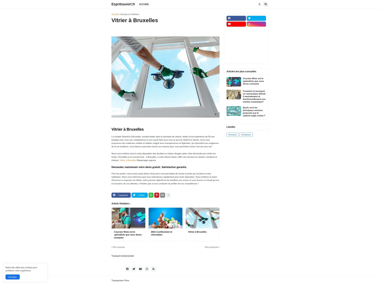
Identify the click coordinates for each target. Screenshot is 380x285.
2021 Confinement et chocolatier (161, 233)
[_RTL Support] (236, 47)
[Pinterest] (156, 195)
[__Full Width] (236, 29)
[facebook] (236, 18)
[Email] (162, 195)
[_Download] (236, 41)
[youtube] (236, 24)
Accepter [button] (12, 277)
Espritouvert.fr (123, 4)
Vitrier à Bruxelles (128, 160)
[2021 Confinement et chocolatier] (165, 218)
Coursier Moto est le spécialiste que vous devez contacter (128, 235)
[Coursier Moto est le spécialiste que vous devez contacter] (128, 218)
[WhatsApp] (150, 195)
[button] (259, 4)
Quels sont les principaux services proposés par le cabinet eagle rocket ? (254, 111)
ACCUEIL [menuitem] (144, 4)
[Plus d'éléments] (168, 195)
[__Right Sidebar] (256, 29)
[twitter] (256, 18)
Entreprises (246, 135)
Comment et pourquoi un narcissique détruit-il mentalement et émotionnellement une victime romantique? (254, 96)
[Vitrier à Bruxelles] (202, 218)
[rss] (153, 268)
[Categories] (236, 53)
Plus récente (119, 247)
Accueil (114, 14)
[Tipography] (256, 53)
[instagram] (256, 24)
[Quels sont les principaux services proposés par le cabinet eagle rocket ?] (234, 111)
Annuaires (232, 135)
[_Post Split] (256, 35)
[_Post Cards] (236, 35)
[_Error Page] (256, 41)
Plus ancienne (211, 247)
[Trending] (256, 47)
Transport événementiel (122, 256)
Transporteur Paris (120, 280)
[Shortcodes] (236, 58)
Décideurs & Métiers (129, 14)
